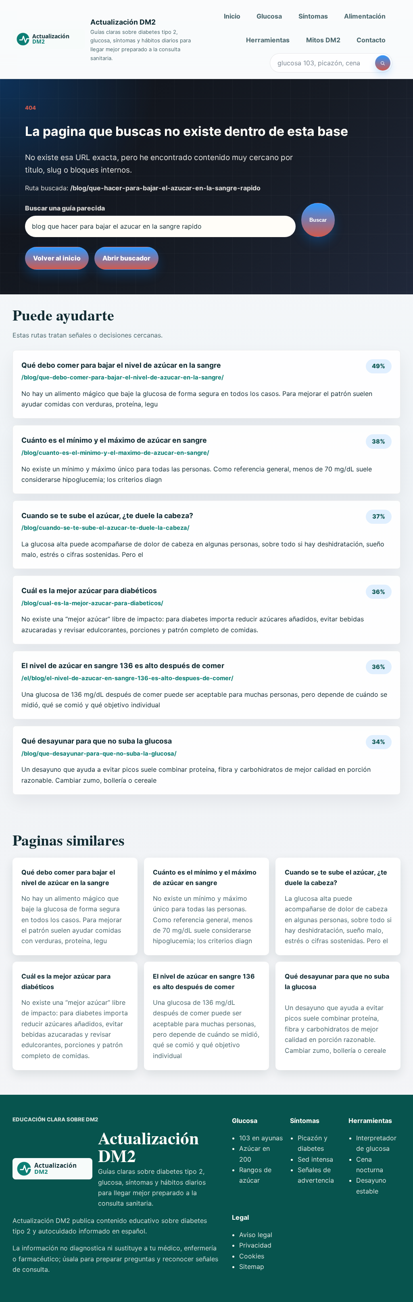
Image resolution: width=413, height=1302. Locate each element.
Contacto (371, 40)
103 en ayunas (261, 1138)
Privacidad (255, 1245)
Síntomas (313, 16)
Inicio (232, 16)
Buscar (318, 220)
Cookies (251, 1256)
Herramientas (268, 40)
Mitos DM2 (323, 40)
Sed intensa (315, 1159)
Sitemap (251, 1266)
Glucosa (269, 16)
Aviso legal (255, 1235)
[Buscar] (382, 63)
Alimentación (365, 16)
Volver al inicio (57, 258)
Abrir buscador (126, 258)
